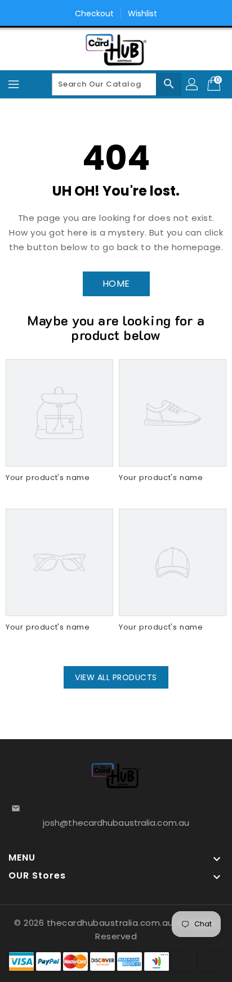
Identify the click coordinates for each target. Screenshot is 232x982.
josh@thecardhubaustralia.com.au (116, 823)
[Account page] (192, 84)
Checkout (94, 13)
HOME (116, 283)
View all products (116, 677)
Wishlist (143, 13)
